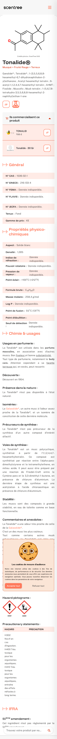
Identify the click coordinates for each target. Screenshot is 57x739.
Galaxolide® (12, 408)
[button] (13, 585)
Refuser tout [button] (38, 586)
